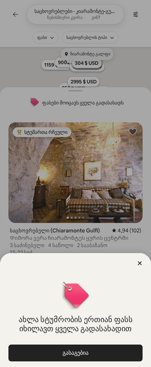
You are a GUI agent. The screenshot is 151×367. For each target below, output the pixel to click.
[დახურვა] (140, 263)
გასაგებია (75, 352)
